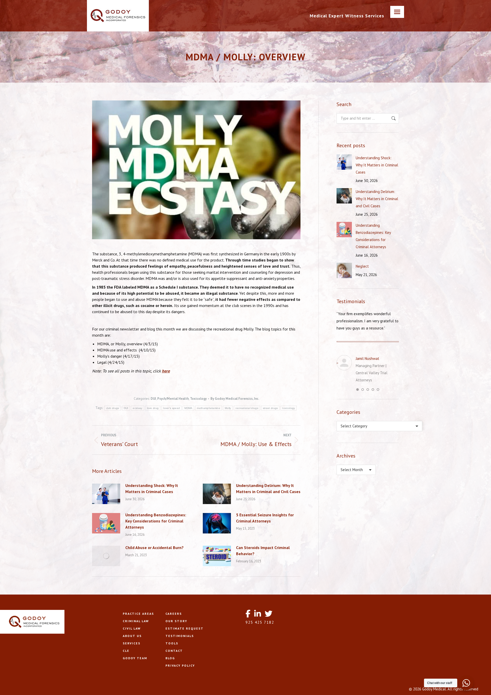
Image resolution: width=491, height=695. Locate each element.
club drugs (112, 408)
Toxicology (198, 398)
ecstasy (137, 408)
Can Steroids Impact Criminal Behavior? (263, 550)
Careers (173, 614)
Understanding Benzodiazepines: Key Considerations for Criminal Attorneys (155, 521)
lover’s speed (171, 408)
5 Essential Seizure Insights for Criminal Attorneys (265, 517)
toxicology (288, 408)
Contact (174, 651)
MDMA (188, 408)
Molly (228, 408)
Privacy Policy (180, 665)
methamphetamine (208, 408)
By (234, 398)
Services (131, 643)
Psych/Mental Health (173, 398)
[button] (357, 389)
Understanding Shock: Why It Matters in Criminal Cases (151, 488)
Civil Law (132, 628)
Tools (171, 643)
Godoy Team (135, 658)
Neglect (362, 266)
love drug (153, 408)
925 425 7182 (260, 622)
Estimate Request (184, 628)
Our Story (176, 621)
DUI (153, 398)
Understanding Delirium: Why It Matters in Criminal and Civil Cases (268, 488)
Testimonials (179, 636)
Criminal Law (136, 621)
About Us (132, 636)
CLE (126, 651)
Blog (170, 658)
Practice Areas (138, 614)
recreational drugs (247, 408)
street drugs (270, 408)
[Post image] (106, 494)
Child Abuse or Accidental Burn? (154, 547)
